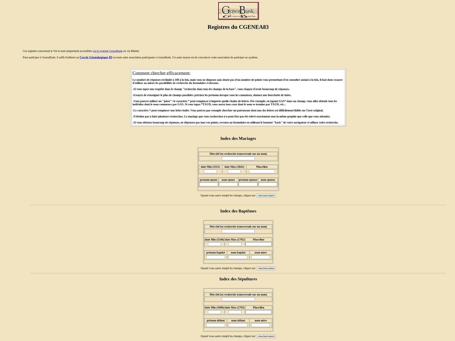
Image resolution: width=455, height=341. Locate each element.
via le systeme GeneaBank (107, 50)
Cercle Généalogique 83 (96, 57)
